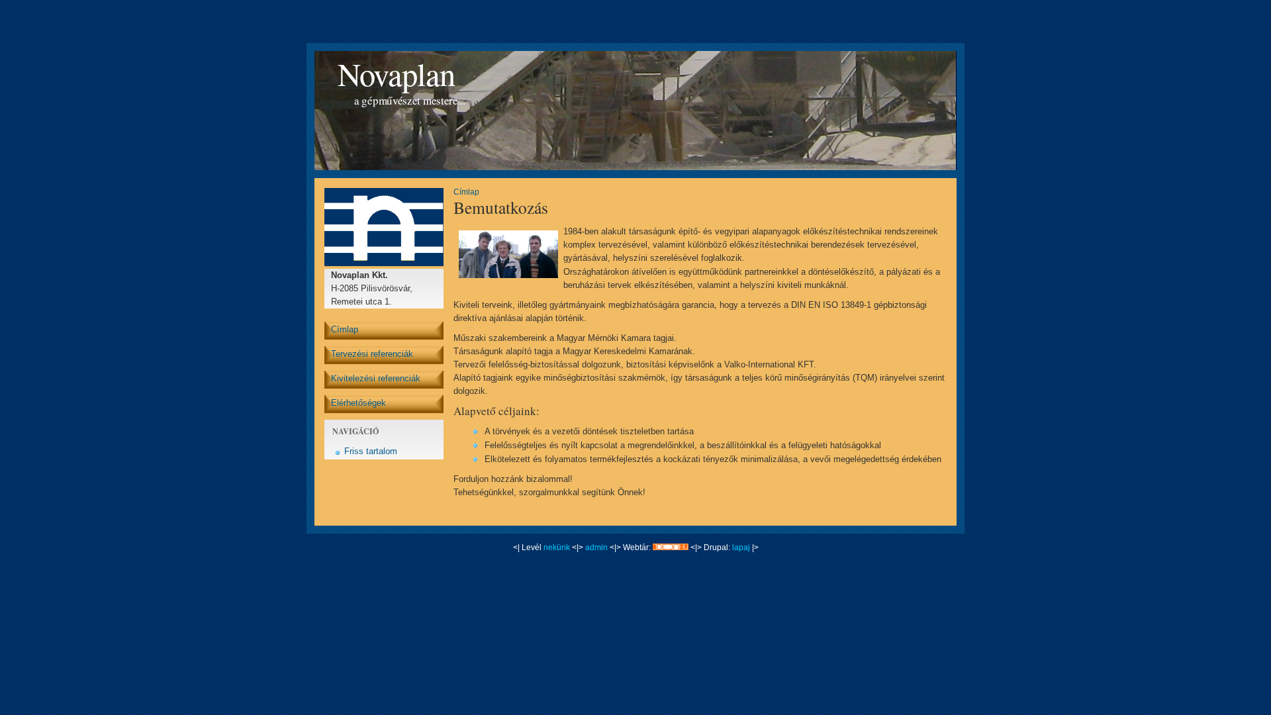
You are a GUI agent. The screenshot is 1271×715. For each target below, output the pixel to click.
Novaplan (396, 73)
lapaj (740, 547)
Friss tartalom (370, 451)
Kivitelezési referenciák (375, 378)
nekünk (556, 547)
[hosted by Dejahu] (670, 547)
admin (596, 547)
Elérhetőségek (358, 403)
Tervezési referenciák (372, 354)
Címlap (344, 329)
